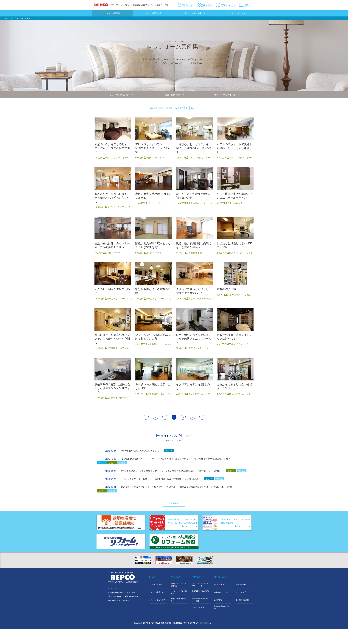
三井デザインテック (196, 348)
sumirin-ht (194, 188)
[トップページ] (101, 5)
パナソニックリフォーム (117, 157)
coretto (153, 138)
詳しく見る (173, 502)
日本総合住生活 (235, 203)
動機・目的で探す (173, 94)
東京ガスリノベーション (241, 252)
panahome (112, 138)
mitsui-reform (194, 329)
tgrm (235, 236)
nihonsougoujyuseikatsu (235, 188)
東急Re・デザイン (155, 157)
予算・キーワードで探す (226, 94)
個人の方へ (9, 18)
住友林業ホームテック (199, 203)
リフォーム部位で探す (120, 94)
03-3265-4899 (115, 596)
